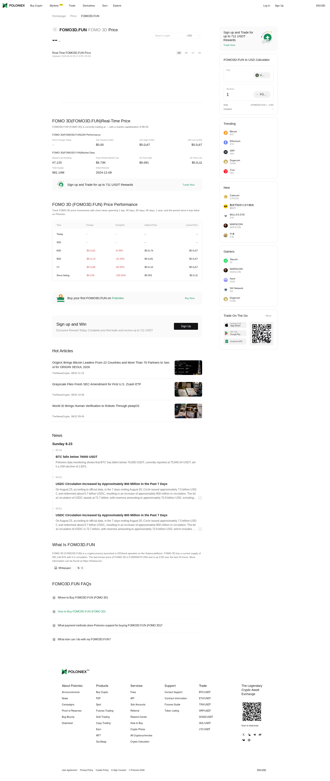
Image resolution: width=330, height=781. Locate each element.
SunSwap (101, 741)
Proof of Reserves (71, 710)
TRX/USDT (205, 704)
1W (178, 53)
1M (186, 53)
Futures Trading (104, 710)
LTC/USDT (204, 729)
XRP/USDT (205, 710)
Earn (98, 729)
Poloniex (14, 5)
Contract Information (176, 698)
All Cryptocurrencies (141, 735)
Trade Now (189, 185)
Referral (134, 710)
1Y (193, 53)
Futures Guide (172, 704)
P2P (98, 698)
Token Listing (172, 710)
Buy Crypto (102, 692)
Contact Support (173, 692)
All (199, 53)
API (132, 698)
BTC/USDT (205, 692)
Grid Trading (103, 716)
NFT (98, 735)
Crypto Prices (137, 729)
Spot (98, 704)
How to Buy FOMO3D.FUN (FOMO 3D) (82, 611)
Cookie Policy (102, 770)
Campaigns (68, 704)
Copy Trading (103, 723)
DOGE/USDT (206, 716)
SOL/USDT (205, 723)
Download (67, 723)
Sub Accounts (137, 704)
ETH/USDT (205, 698)
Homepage (59, 16)
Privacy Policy (86, 770)
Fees (133, 692)
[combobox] (167, 36)
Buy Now (190, 298)
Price (73, 16)
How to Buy (136, 723)
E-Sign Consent (118, 770)
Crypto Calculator (139, 741)
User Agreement (69, 770)
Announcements (71, 692)
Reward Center (138, 716)
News (65, 698)
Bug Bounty (68, 716)
